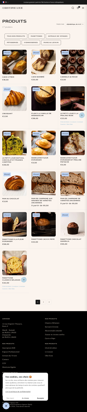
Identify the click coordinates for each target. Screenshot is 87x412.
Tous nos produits (16, 36)
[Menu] (83, 8)
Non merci (10, 398)
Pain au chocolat (10, 199)
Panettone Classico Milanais (11, 279)
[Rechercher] (73, 8)
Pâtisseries (12, 42)
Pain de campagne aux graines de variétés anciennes (41, 201)
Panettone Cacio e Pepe (43, 239)
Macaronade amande (53, 331)
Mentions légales (9, 367)
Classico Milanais (52, 323)
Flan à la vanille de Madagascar (41, 114)
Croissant (7, 114)
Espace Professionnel (10, 352)
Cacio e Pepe (50, 338)
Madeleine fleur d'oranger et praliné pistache (70, 160)
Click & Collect (51, 348)
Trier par (60, 24)
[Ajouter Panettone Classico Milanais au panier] (24, 280)
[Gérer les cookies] (6, 405)
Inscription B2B (8, 348)
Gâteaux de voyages (58, 36)
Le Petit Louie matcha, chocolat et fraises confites (13, 160)
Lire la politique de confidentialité (18, 392)
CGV (4, 363)
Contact (5, 359)
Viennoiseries (31, 42)
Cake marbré (37, 77)
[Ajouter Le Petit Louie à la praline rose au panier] (82, 115)
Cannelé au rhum (68, 77)
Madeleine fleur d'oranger (39, 159)
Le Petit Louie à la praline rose (69, 114)
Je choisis (25, 398)
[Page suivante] (49, 302)
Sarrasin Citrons (51, 327)
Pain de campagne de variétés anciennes (70, 200)
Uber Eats (49, 356)
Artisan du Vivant (9, 356)
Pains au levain (51, 42)
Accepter (40, 398)
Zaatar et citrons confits (54, 334)
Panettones (36, 36)
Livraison (49, 352)
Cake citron (8, 77)
